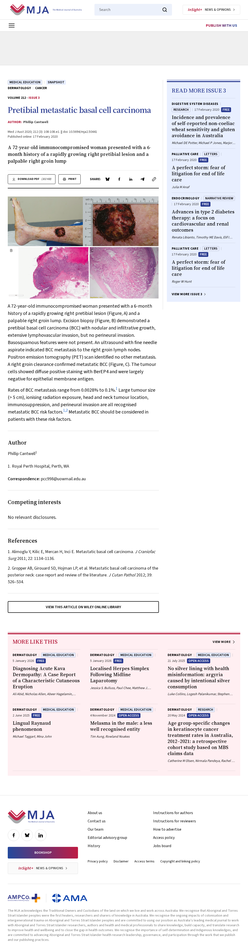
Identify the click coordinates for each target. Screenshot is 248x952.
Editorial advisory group (107, 837)
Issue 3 (34, 97)
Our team (95, 829)
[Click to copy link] (154, 179)
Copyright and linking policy (180, 861)
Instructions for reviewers (174, 821)
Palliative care (185, 154)
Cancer (41, 88)
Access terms (144, 861)
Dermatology (19, 88)
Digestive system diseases (195, 103)
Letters (210, 154)
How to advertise (167, 829)
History (94, 846)
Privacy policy (98, 861)
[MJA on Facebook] (13, 835)
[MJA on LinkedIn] (40, 835)
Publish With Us (221, 25)
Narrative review (219, 198)
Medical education (24, 82)
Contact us (97, 821)
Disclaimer (121, 861)
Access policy (164, 837)
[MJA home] (31, 817)
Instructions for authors (173, 813)
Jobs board (162, 846)
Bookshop (43, 852)
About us (95, 813)
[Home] (46, 10)
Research (181, 109)
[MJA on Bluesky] (27, 835)
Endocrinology (185, 198)
